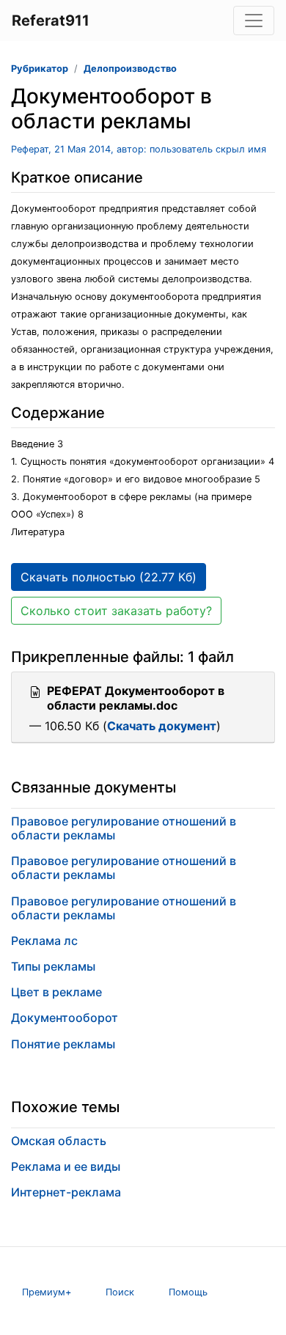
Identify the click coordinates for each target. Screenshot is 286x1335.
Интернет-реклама (66, 1192)
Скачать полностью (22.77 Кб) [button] (109, 577)
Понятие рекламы (63, 1044)
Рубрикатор (39, 68)
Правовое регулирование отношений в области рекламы (123, 828)
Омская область (58, 1140)
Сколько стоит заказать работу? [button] (116, 610)
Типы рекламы (53, 966)
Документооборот (64, 1017)
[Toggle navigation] (253, 20)
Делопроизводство (130, 68)
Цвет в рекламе (56, 992)
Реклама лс (44, 940)
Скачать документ (161, 725)
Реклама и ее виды (65, 1166)
